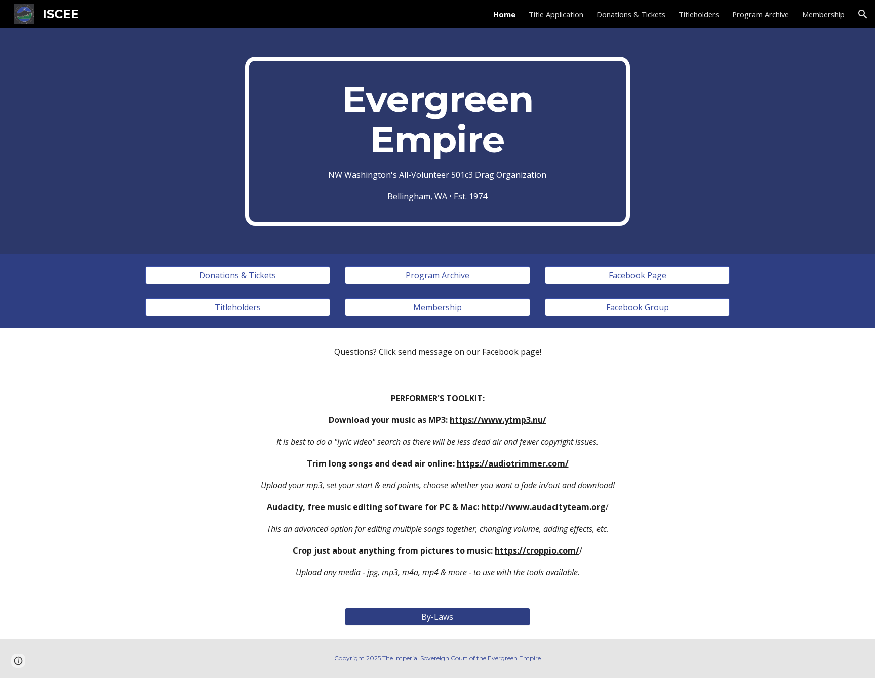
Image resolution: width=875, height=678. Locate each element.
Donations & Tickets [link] (630, 14)
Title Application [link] (556, 14)
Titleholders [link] (699, 14)
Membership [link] (823, 14)
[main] (437, 141)
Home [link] (504, 14)
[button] (863, 14)
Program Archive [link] (760, 14)
